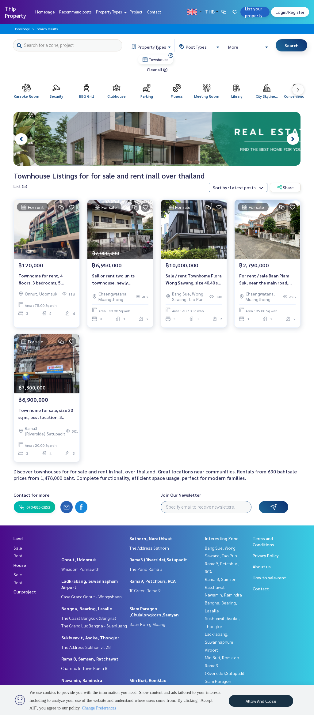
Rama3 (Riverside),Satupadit (158, 559)
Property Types (109, 11)
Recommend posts (75, 11)
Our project (24, 591)
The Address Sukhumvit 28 (86, 647)
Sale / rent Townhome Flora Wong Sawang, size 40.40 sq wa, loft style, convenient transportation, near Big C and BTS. (194, 279)
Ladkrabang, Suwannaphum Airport (219, 641)
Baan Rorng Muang (147, 624)
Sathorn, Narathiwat (150, 538)
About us (262, 566)
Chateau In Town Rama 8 (84, 668)
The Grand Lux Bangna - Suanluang (94, 625)
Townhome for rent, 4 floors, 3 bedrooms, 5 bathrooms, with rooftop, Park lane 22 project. (44, 279)
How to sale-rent (269, 577)
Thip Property (15, 12)
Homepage (45, 11)
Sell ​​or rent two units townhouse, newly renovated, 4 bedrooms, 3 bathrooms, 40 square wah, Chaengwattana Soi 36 (119, 279)
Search (291, 45)
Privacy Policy (266, 555)
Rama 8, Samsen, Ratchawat (89, 658)
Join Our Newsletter (181, 495)
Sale (17, 548)
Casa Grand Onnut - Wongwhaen (91, 596)
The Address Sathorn (149, 548)
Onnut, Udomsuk (78, 559)
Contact (154, 11)
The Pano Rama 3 (146, 569)
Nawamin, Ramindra (81, 680)
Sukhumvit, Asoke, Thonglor (90, 637)
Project (136, 11)
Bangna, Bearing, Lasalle (86, 608)
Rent (17, 555)
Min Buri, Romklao (148, 680)
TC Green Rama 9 (145, 590)
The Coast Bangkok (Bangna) (88, 618)
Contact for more (31, 495)
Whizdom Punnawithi (80, 569)
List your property (253, 12)
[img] (170, 55)
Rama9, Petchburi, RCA (152, 581)
